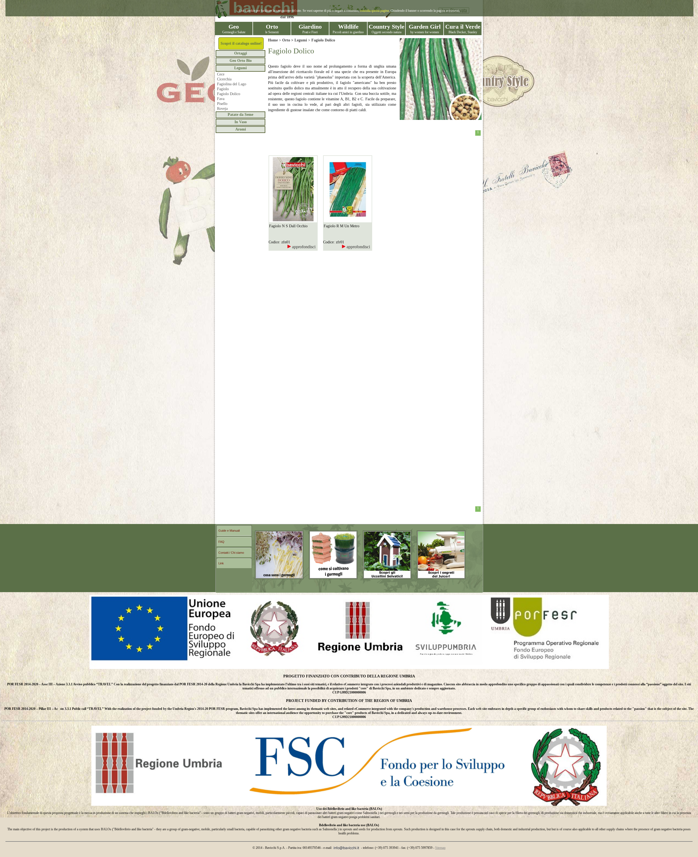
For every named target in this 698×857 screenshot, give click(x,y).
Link (221, 563)
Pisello (222, 104)
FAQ (221, 541)
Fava (220, 99)
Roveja (222, 109)
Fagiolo (223, 89)
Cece (220, 74)
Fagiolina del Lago (231, 84)
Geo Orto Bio (241, 61)
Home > (275, 40)
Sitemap (440, 848)
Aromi (240, 129)
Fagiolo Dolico (228, 94)
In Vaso (240, 122)
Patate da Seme (240, 115)
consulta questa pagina (374, 11)
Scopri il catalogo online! (241, 43)
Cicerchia (224, 79)
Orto (286, 40)
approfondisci (303, 246)
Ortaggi (240, 53)
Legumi (240, 68)
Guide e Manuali (229, 530)
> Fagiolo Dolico (321, 40)
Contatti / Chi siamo (231, 552)
